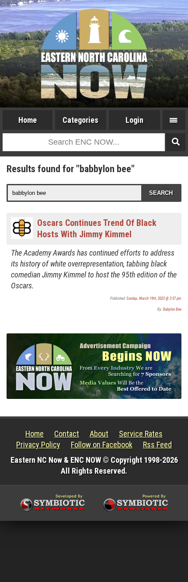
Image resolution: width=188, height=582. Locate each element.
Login (134, 120)
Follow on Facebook (101, 444)
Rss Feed (157, 444)
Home (27, 120)
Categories (80, 120)
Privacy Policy (38, 444)
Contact (66, 433)
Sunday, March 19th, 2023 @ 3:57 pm (153, 298)
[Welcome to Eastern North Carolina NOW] (94, 54)
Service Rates (141, 433)
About (99, 433)
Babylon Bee (172, 309)
